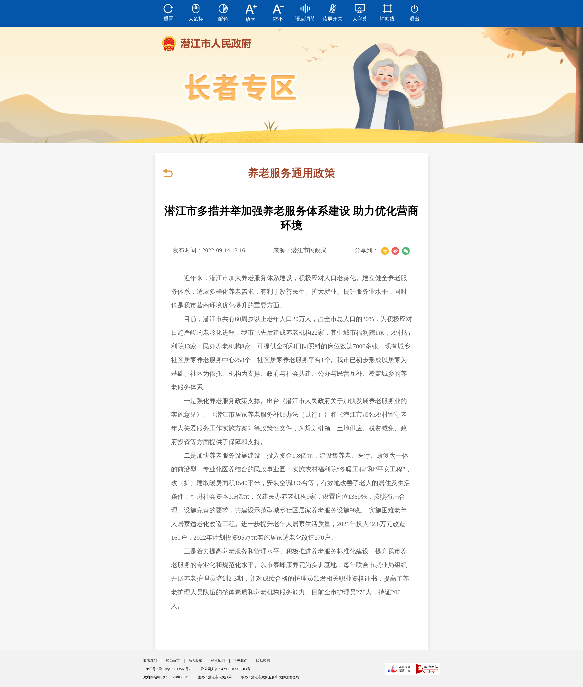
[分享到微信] (406, 250)
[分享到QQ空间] (385, 250)
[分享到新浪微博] (395, 250)
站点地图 (218, 661)
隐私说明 (263, 661)
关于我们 (240, 661)
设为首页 (173, 661)
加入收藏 (195, 661)
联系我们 (150, 661)
